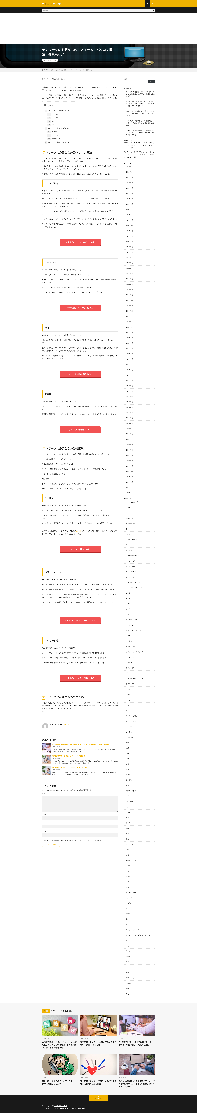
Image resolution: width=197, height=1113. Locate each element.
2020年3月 (129, 477)
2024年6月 (129, 225)
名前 (44, 814)
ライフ (128, 710)
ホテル (128, 694)
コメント (45, 794)
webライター (130, 518)
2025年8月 (129, 183)
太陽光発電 (129, 801)
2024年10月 (130, 215)
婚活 (127, 807)
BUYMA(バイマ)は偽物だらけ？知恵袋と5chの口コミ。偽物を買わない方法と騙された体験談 (140, 123)
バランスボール (54, 135)
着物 (127, 919)
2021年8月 (129, 386)
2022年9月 (129, 332)
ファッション (130, 662)
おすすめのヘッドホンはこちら (80, 308)
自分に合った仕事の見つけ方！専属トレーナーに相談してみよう (60, 1082)
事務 (127, 743)
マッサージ (129, 700)
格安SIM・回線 (131, 892)
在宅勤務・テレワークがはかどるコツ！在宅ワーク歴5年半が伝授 (98, 1043)
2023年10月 (130, 268)
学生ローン (129, 823)
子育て (128, 812)
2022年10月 (130, 327)
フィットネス (130, 668)
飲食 (127, 994)
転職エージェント (131, 978)
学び (127, 817)
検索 (125, 79)
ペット (128, 689)
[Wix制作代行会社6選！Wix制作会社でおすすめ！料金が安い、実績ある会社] (46, 748)
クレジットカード (131, 571)
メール (45, 822)
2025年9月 (129, 177)
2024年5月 (129, 231)
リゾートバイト (131, 721)
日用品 (128, 865)
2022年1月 (129, 359)
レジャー (129, 726)
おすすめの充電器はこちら (80, 429)
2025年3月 (129, 199)
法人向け (129, 903)
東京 (127, 882)
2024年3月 (129, 241)
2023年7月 (129, 284)
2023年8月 (129, 279)
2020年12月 (130, 428)
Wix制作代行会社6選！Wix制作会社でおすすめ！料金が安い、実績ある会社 (80, 744)
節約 (127, 940)
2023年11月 (130, 263)
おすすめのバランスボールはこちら (80, 620)
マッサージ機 (54, 139)
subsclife (79, 531)
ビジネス (129, 636)
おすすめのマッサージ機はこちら (80, 678)
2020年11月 (130, 434)
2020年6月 (129, 461)
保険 (127, 759)
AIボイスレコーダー (132, 502)
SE (127, 513)
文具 (127, 855)
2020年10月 (130, 439)
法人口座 (129, 898)
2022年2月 (129, 354)
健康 (127, 764)
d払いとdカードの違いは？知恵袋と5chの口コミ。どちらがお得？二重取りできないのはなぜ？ (140, 113)
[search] (153, 10)
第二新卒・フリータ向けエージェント (138, 935)
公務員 (128, 775)
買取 (127, 962)
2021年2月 (129, 418)
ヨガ (127, 705)
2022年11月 (130, 322)
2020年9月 (129, 444)
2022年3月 (129, 348)
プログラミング (131, 684)
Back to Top (98, 1098)
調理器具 (129, 956)
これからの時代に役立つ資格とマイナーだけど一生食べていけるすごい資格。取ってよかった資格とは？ (137, 1084)
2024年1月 (129, 252)
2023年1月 (129, 311)
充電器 (52, 125)
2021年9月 (129, 380)
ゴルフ (128, 593)
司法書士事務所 (131, 791)
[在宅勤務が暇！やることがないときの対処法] (46, 759)
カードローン (130, 550)
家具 (127, 828)
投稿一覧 (66, 725)
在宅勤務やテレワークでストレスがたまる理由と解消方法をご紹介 (98, 1082)
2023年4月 (129, 300)
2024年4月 (129, 236)
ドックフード (130, 614)
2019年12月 (130, 487)
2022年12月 (130, 316)
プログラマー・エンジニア (134, 678)
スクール (129, 604)
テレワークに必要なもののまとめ (57, 142)
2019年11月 (130, 493)
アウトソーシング (131, 539)
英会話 (128, 951)
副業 (127, 785)
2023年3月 (129, 305)
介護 (127, 748)
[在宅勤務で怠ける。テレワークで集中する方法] (46, 770)
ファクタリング (131, 657)
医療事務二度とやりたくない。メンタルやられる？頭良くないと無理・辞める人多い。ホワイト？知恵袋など (60, 1045)
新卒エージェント (131, 860)
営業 (127, 796)
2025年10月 (130, 172)
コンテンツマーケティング (134, 587)
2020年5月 (129, 466)
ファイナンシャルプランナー (135, 652)
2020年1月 (129, 482)
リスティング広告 (131, 716)
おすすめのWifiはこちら (80, 374)
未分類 (128, 871)
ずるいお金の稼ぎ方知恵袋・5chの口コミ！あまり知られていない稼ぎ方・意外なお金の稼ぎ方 (140, 94)
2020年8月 (129, 450)
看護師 (128, 914)
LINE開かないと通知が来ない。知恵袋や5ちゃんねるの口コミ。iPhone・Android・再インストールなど (140, 133)
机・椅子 (52, 132)
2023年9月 (129, 273)
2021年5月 (129, 402)
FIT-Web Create (62, 1108)
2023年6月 (129, 289)
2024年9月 (129, 220)
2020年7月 (129, 455)
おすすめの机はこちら (80, 549)
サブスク (129, 598)
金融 (127, 988)
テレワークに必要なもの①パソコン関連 (59, 111)
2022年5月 (129, 338)
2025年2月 (129, 204)
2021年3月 (129, 412)
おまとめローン (131, 523)
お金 (127, 529)
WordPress (81, 1108)
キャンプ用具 (130, 566)
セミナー (129, 609)
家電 (127, 833)
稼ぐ (127, 924)
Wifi (51, 121)
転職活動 (129, 983)
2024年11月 (130, 209)
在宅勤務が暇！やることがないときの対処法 (68, 756)
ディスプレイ (54, 114)
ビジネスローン (131, 646)
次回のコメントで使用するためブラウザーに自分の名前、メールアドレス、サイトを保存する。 (73, 840)
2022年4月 (129, 343)
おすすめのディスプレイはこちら (80, 242)
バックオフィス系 (131, 620)
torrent (128, 148)
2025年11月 (130, 166)
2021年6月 (129, 396)
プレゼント (129, 673)
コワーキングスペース (133, 582)
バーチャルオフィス (132, 625)
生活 (127, 908)
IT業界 (128, 507)
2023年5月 (129, 295)
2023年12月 (130, 257)
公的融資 (129, 780)
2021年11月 (130, 370)
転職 (127, 972)
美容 (127, 946)
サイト (44, 831)
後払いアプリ (130, 844)
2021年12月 (130, 364)
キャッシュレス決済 (132, 555)
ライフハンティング (60, 1106)
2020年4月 (129, 471)
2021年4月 (129, 407)
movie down (129, 157)
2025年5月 (129, 193)
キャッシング (130, 561)
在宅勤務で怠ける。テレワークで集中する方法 (69, 767)
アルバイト (129, 545)
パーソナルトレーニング (134, 630)
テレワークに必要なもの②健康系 (57, 128)
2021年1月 (129, 423)
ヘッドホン (53, 118)
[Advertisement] (98, 28)
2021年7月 (129, 391)
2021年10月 (130, 375)
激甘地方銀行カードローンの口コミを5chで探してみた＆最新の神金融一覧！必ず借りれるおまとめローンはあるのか (140, 104)
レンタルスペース (131, 737)
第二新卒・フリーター (133, 930)
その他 (128, 534)
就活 (127, 839)
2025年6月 (129, 188)
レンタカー (129, 732)
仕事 (55, 60)
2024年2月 (129, 247)
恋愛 (127, 849)
